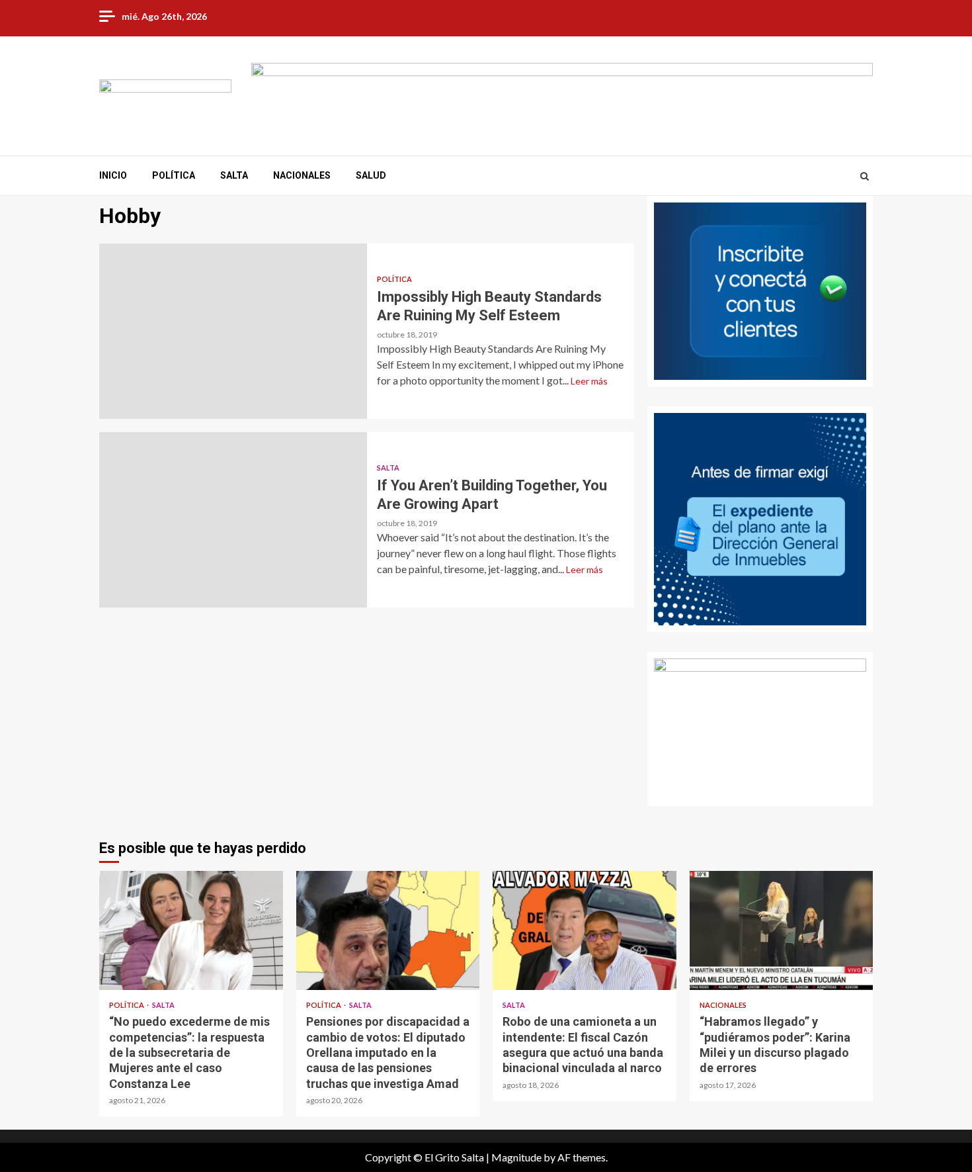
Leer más (589, 380)
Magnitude (516, 1157)
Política (173, 175)
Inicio (113, 175)
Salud (371, 175)
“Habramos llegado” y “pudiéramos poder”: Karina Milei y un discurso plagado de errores (781, 930)
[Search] (864, 176)
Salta (234, 175)
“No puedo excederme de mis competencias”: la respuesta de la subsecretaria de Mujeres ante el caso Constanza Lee (191, 930)
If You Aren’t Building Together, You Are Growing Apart (233, 520)
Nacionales (302, 175)
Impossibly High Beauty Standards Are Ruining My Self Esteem (233, 331)
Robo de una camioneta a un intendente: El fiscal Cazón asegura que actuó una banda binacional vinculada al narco (584, 930)
